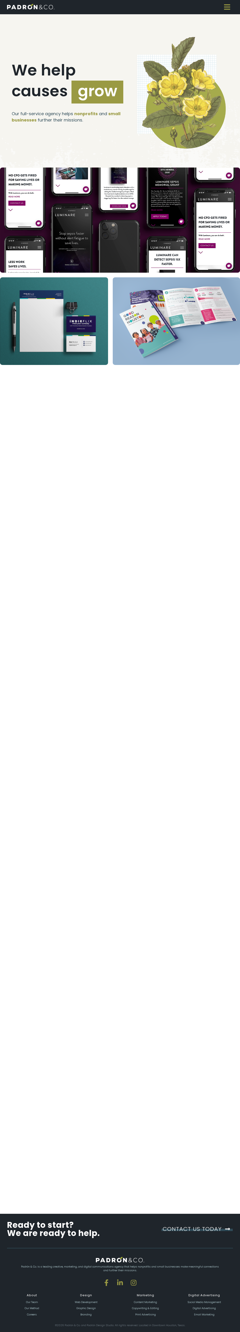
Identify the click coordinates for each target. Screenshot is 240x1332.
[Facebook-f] (106, 1282)
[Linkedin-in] (120, 1282)
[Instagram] (133, 1282)
